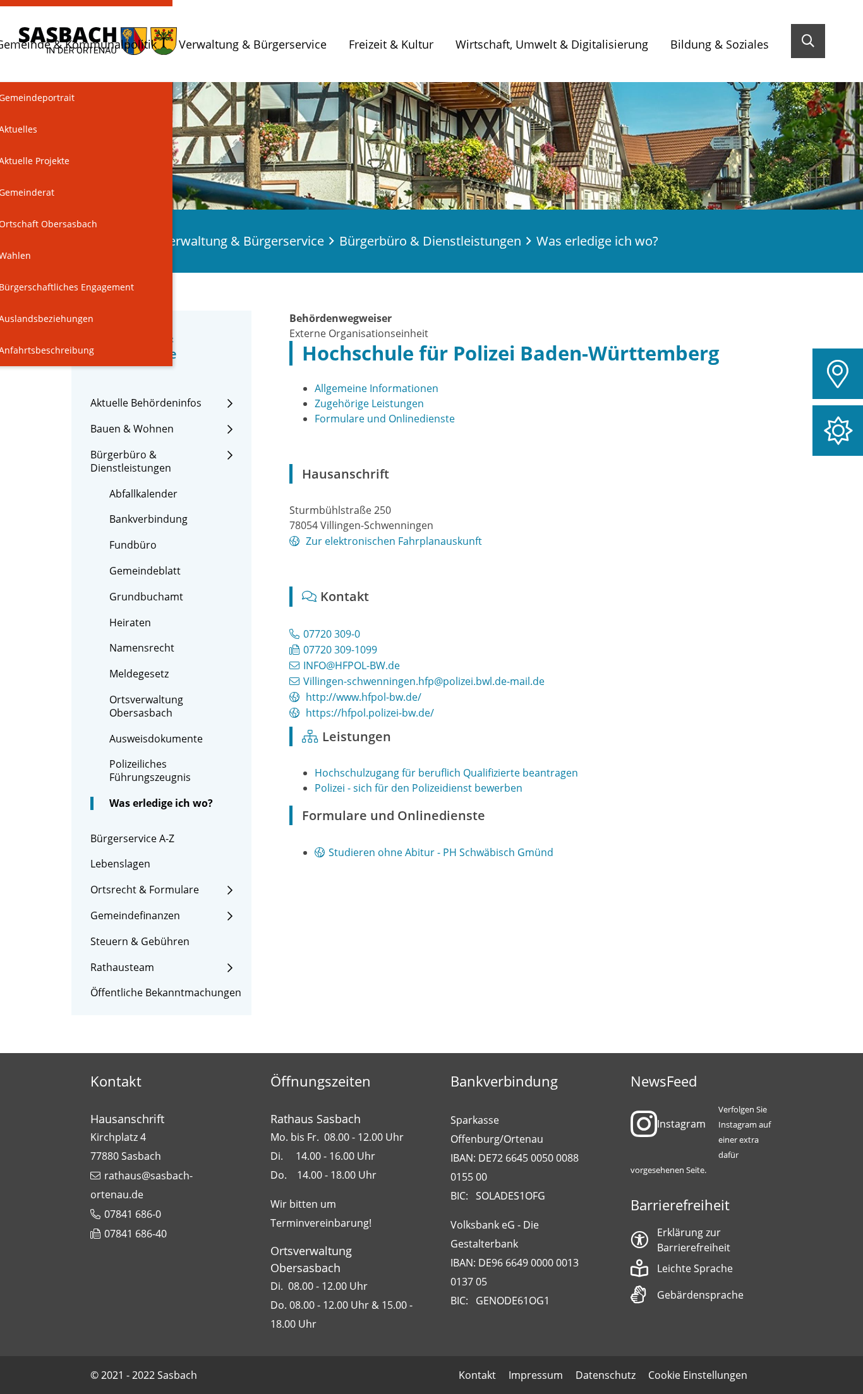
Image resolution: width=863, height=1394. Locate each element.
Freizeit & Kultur (391, 44)
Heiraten (130, 622)
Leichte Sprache (695, 1268)
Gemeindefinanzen (135, 915)
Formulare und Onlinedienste (385, 419)
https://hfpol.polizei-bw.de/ (368, 713)
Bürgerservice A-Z (132, 838)
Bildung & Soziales (719, 44)
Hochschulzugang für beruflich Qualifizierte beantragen (446, 773)
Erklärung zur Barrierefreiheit (693, 1239)
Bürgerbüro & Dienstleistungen (430, 240)
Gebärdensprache (700, 1295)
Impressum (536, 1375)
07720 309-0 (331, 634)
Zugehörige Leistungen (369, 403)
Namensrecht (141, 648)
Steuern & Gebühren (140, 941)
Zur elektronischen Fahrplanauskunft (392, 541)
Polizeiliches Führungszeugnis (150, 771)
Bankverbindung (148, 519)
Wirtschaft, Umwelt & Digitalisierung (552, 44)
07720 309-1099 (340, 650)
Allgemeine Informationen (376, 388)
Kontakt (477, 1375)
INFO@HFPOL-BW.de (351, 665)
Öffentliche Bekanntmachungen (165, 992)
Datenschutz (606, 1375)
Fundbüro (133, 545)
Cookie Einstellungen (697, 1375)
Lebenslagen (120, 864)
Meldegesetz (139, 674)
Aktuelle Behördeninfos (146, 403)
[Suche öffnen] (808, 41)
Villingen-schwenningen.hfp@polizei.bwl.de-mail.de (424, 681)
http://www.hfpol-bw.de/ (362, 697)
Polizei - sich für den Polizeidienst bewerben (418, 788)
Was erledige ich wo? (161, 803)
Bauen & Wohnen (132, 429)
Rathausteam (122, 967)
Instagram (681, 1124)
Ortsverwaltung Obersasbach (146, 706)
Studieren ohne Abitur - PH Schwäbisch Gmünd (441, 852)
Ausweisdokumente (156, 739)
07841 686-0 (132, 1214)
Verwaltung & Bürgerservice (253, 44)
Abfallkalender (143, 494)
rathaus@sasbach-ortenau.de (141, 1185)
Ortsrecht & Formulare (144, 890)
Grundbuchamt (146, 597)
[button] (837, 373)
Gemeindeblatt (145, 571)
